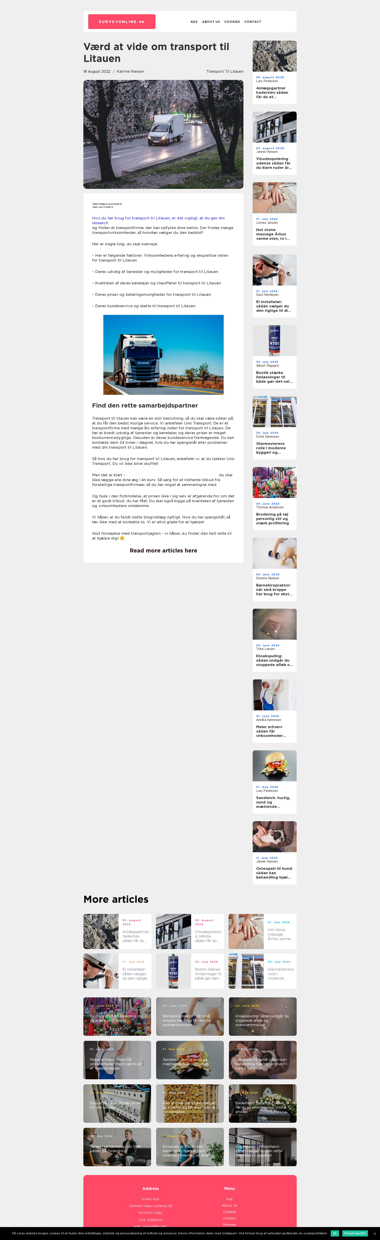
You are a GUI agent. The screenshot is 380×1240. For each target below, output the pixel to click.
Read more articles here (163, 550)
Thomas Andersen (270, 507)
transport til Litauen (224, 71)
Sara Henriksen (267, 294)
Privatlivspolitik (355, 1233)
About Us (211, 21)
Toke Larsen (265, 648)
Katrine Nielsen (130, 71)
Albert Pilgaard (267, 365)
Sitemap (229, 1225)
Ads (194, 21)
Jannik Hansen (267, 151)
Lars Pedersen (267, 81)
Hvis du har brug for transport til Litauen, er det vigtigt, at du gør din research (158, 220)
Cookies (232, 21)
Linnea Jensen (267, 222)
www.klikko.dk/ (155, 1226)
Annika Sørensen (268, 719)
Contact (252, 21)
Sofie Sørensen (267, 436)
